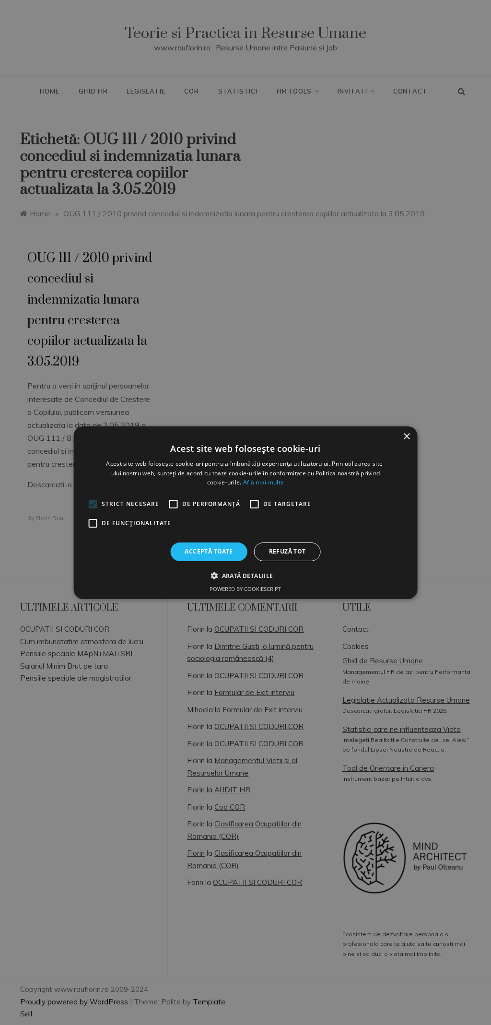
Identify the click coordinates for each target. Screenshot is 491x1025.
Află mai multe (263, 482)
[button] (245, 575)
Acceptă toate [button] (209, 551)
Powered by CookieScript (245, 588)
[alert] (245, 512)
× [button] (406, 436)
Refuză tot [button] (287, 551)
